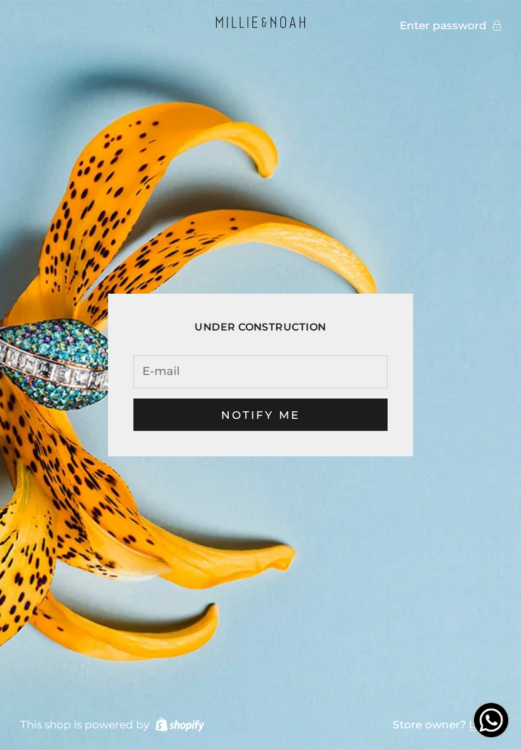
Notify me (261, 415)
